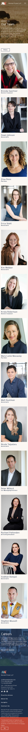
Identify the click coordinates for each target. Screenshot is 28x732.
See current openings (7, 649)
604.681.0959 (7, 683)
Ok (5, 728)
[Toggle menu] (25, 3)
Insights (4, 702)
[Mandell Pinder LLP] (11, 3)
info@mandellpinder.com (8, 679)
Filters (5, 49)
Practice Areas (7, 695)
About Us (5, 21)
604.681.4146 (9, 681)
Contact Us (5, 706)
